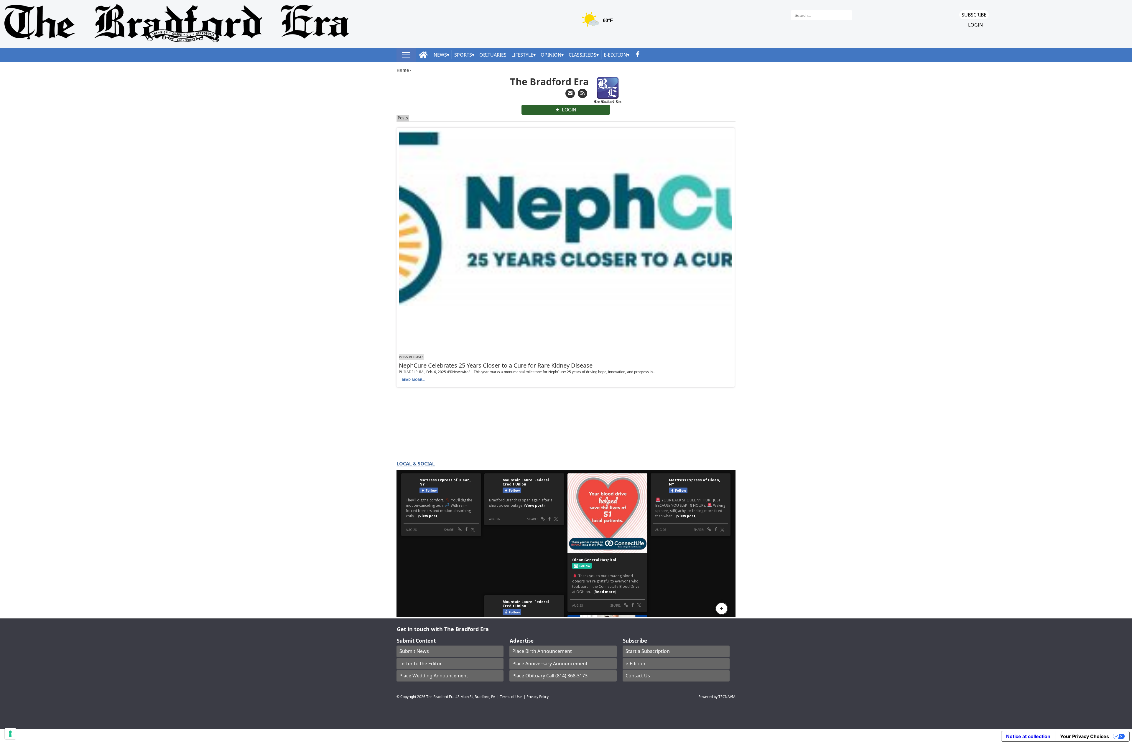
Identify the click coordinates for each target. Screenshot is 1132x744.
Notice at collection (1028, 736)
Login (975, 25)
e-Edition (635, 663)
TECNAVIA (727, 696)
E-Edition (615, 55)
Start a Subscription (648, 651)
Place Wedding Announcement (433, 675)
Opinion (551, 55)
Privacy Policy (537, 696)
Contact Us (638, 675)
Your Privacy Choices (1084, 736)
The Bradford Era (440, 696)
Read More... (413, 379)
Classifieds (582, 55)
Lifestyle (522, 55)
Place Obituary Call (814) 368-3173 (550, 675)
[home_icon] (423, 55)
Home (403, 70)
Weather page (598, 22)
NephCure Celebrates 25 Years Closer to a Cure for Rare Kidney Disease (496, 365)
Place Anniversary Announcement (550, 663)
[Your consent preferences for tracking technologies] (10, 733)
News (440, 55)
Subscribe (974, 14)
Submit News (414, 651)
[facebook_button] (637, 55)
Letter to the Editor (420, 663)
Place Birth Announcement (542, 651)
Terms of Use (511, 696)
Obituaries (492, 55)
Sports (463, 55)
